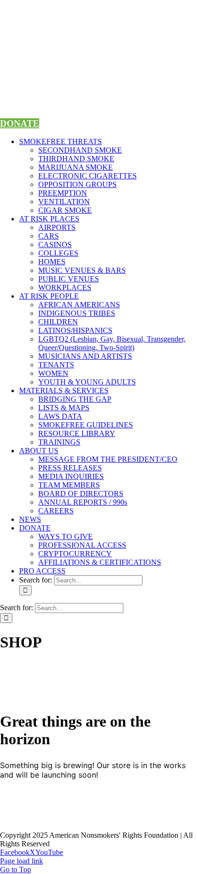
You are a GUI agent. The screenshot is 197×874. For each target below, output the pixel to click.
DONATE (19, 123)
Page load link (21, 861)
